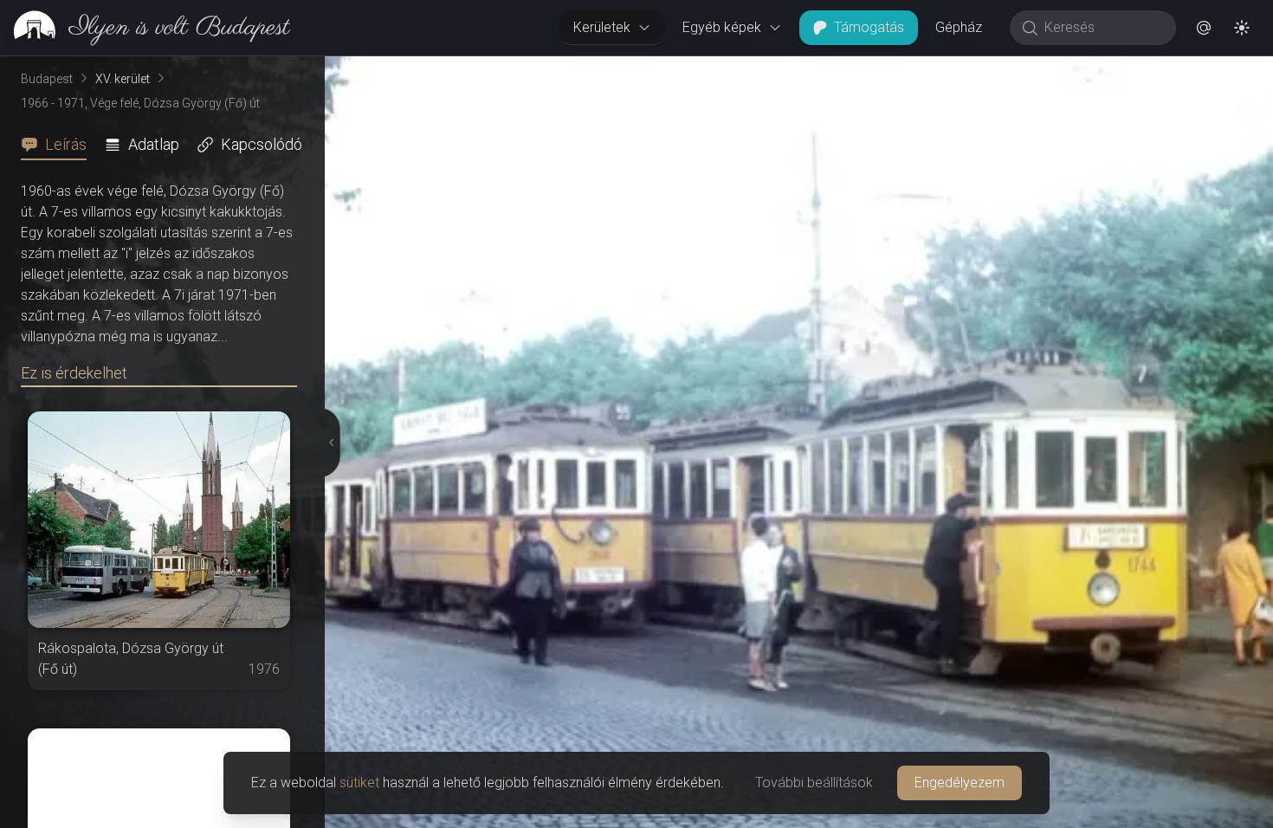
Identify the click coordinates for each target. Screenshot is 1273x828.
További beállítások (814, 782)
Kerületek (601, 27)
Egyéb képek (721, 27)
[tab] (59, 144)
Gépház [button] (958, 27)
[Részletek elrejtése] (328, 442)
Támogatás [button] (869, 27)
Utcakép (1060, 70)
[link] (145, 28)
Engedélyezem (959, 782)
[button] (1203, 27)
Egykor (955, 70)
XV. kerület (122, 79)
